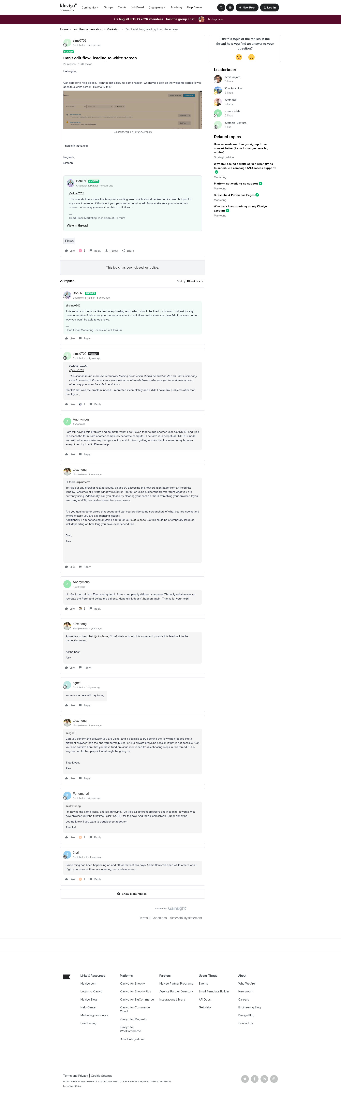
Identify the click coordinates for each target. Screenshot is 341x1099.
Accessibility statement (186, 918)
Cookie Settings (101, 1075)
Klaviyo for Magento (133, 1019)
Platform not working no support (236, 183)
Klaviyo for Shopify (132, 983)
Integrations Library (172, 999)
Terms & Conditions (153, 918)
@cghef (70, 733)
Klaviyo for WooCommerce (130, 1029)
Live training (88, 1023)
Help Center (194, 7)
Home (64, 29)
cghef (77, 683)
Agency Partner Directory (176, 991)
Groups (108, 7)
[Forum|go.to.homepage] (68, 7)
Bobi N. (81, 181)
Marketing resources (94, 1015)
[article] (132, 316)
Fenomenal (81, 793)
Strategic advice (224, 157)
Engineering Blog (249, 1007)
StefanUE (231, 99)
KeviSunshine (233, 88)
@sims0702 (76, 193)
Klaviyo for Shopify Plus (135, 991)
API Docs (205, 999)
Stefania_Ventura (235, 122)
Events (122, 7)
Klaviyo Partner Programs (176, 983)
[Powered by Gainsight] (170, 910)
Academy (176, 7)
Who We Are (246, 983)
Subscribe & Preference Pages (234, 195)
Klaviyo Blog (89, 999)
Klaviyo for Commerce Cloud (135, 1009)
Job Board (137, 7)
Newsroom (245, 991)
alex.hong (80, 469)
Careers (243, 999)
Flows (69, 241)
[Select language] (230, 7)
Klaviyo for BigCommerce (137, 999)
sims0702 (79, 40)
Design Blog (246, 1015)
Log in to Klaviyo (91, 991)
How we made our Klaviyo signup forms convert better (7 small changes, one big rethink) (241, 148)
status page (138, 519)
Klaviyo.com (88, 983)
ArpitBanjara (232, 77)
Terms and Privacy (75, 1075)
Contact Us (245, 1023)
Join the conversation (87, 29)
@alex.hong (73, 806)
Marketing (113, 29)
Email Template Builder (214, 991)
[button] (247, 7)
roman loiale (232, 111)
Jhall (76, 852)
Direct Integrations (132, 1039)
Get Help (205, 1007)
